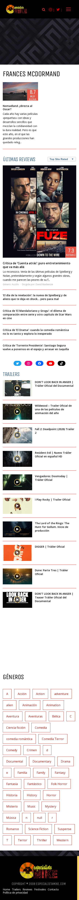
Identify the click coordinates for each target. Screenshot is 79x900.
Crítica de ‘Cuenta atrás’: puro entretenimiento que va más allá (36, 265)
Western (62, 840)
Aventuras (35, 716)
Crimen (32, 750)
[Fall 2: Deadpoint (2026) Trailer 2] (17, 435)
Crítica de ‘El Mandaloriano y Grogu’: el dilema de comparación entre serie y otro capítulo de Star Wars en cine (37, 314)
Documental (14, 761)
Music (31, 806)
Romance (12, 829)
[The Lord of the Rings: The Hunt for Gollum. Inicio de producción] (17, 529)
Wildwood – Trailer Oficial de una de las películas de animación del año (53, 409)
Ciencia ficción (15, 728)
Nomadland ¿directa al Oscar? (17, 107)
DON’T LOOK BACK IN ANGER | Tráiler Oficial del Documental (54, 383)
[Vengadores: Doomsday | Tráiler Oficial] (17, 482)
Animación (29, 705)
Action (40, 694)
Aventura (12, 716)
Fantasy (60, 773)
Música (11, 818)
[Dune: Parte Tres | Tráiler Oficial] (17, 576)
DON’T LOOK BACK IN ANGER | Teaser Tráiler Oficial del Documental (54, 597)
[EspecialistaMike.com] (17, 13)
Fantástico (34, 784)
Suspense (64, 829)
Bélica (56, 716)
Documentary (42, 761)
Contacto (53, 889)
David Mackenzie (44, 284)
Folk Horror (59, 784)
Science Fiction (38, 829)
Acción (15, 284)
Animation (53, 705)
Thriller (42, 840)
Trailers (16, 889)
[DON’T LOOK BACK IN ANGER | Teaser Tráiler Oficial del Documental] (17, 600)
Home (6, 889)
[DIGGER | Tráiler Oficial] (17, 553)
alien (9, 705)
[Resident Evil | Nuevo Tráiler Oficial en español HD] (17, 459)
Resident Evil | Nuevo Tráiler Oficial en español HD (53, 454)
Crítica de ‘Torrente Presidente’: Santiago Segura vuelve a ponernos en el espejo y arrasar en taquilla (36, 347)
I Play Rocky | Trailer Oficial (52, 499)
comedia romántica (19, 739)
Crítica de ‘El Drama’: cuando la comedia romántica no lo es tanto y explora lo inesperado (36, 331)
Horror (51, 795)
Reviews (27, 889)
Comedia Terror (53, 739)
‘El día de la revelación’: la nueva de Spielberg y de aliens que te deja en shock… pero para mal (35, 297)
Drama (65, 761)
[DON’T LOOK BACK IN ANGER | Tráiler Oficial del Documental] (17, 388)
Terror (22, 840)
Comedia (41, 728)
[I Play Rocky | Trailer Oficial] (17, 506)
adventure (61, 694)
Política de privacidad (15, 892)
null (39, 818)
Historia (11, 795)
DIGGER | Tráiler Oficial (50, 546)
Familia (22, 773)
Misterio (12, 806)
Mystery (50, 806)
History (32, 795)
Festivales (40, 889)
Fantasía (12, 784)
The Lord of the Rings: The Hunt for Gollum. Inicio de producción (52, 526)
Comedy (11, 750)
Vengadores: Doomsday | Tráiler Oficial (51, 478)
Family (41, 773)
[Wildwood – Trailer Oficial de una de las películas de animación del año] (17, 412)
